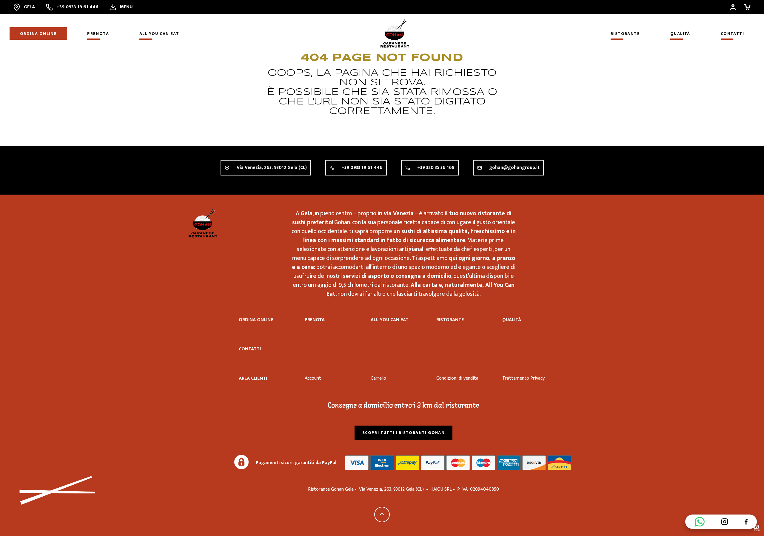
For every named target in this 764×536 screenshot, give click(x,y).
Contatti (732, 33)
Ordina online (38, 33)
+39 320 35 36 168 (436, 168)
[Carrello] (747, 7)
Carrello (378, 378)
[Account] (733, 7)
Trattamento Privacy (523, 378)
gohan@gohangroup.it (514, 168)
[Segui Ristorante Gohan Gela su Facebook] (746, 522)
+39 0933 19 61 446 (362, 168)
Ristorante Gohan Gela (203, 223)
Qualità (680, 33)
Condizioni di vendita (457, 378)
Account (313, 378)
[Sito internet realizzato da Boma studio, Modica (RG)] (757, 529)
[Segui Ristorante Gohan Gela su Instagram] (724, 522)
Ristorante (625, 33)
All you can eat (159, 33)
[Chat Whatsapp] (699, 522)
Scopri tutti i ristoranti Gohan (403, 432)
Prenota (98, 33)
